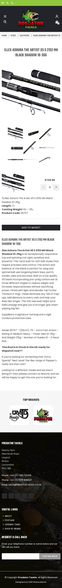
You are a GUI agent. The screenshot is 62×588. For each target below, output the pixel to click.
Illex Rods (24, 35)
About (8, 516)
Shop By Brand (13, 529)
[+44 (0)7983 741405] (7, 3)
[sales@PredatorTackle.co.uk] (2, 3)
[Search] (5, 21)
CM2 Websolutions (37, 582)
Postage (9, 520)
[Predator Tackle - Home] (31, 18)
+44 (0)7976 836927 (20, 480)
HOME (4, 35)
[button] (5, 16)
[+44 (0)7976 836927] (12, 3)
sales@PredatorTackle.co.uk (24, 485)
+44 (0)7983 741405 (20, 475)
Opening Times (12, 524)
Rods (13, 35)
